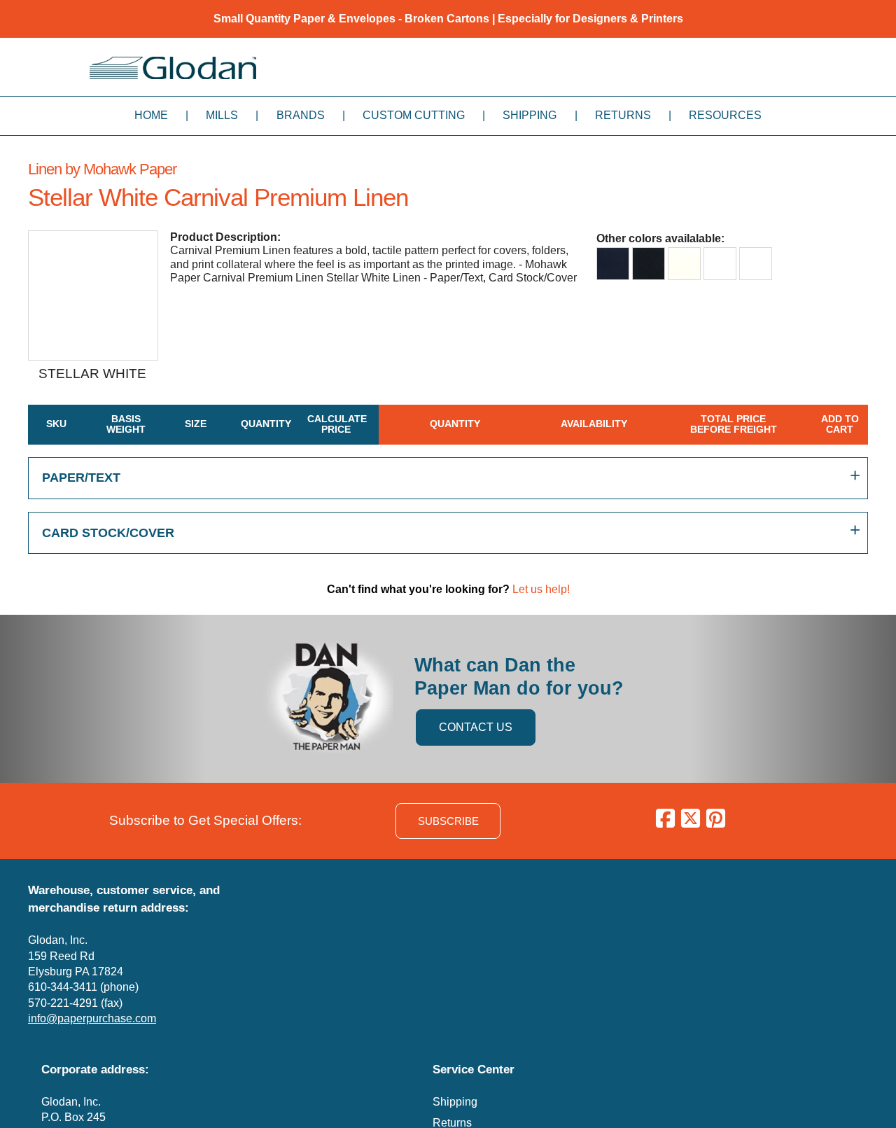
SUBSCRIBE (448, 821)
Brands (300, 115)
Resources (725, 115)
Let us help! (541, 589)
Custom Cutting (414, 115)
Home (151, 115)
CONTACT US (475, 727)
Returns (623, 115)
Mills (222, 115)
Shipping (529, 115)
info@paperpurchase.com (92, 1018)
